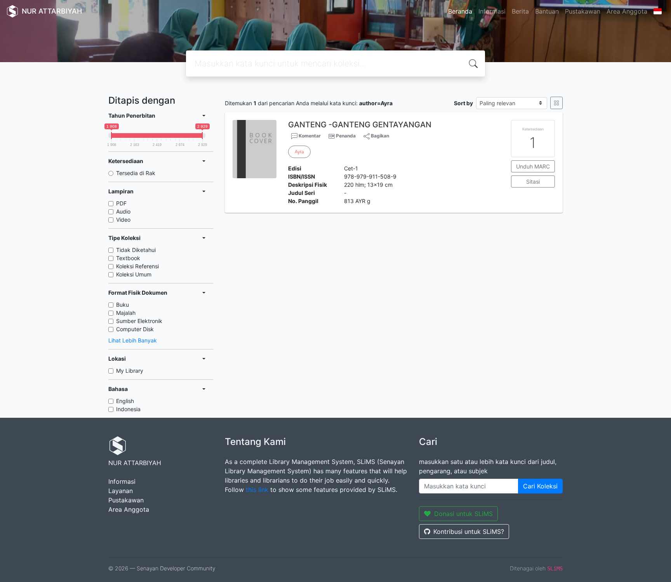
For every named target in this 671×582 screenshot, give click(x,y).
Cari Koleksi (540, 486)
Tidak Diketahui (136, 250)
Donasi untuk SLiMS (463, 514)
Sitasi (533, 181)
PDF (121, 203)
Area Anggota (627, 11)
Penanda (346, 136)
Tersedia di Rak (135, 173)
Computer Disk (135, 329)
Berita (520, 11)
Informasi (492, 11)
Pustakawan (582, 11)
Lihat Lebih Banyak (132, 340)
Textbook (128, 258)
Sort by (463, 103)
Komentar (309, 136)
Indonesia (128, 409)
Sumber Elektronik (139, 321)
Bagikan (379, 136)
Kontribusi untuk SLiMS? (468, 531)
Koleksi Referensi (137, 266)
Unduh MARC (533, 166)
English (125, 401)
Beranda (460, 11)
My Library (129, 370)
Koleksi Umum (133, 274)
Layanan (120, 491)
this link (257, 489)
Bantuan (547, 11)
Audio (123, 211)
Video (123, 219)
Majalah (126, 312)
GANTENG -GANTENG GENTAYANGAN (359, 124)
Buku (122, 304)
